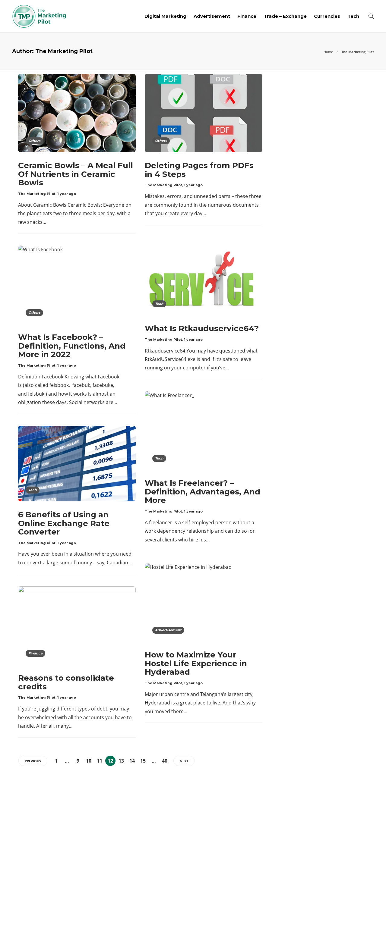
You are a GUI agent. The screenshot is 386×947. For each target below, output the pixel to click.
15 (143, 760)
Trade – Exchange (285, 16)
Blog (300, 933)
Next (184, 761)
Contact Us (359, 933)
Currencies (327, 16)
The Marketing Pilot (36, 194)
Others (34, 141)
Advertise (325, 933)
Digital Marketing (165, 16)
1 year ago (66, 194)
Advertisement (212, 16)
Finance (246, 16)
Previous (33, 761)
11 (99, 760)
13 (121, 760)
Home (328, 51)
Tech (353, 16)
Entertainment (317, 849)
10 (88, 760)
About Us (275, 933)
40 (164, 760)
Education (317, 838)
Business (317, 807)
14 (132, 760)
